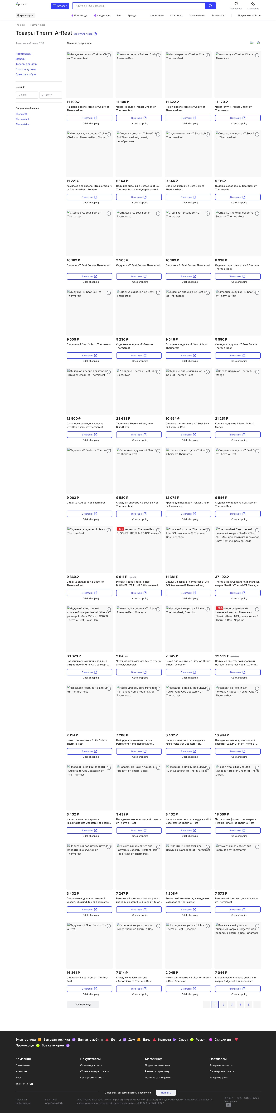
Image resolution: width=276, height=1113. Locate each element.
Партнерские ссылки (222, 1071)
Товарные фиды (219, 1077)
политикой (145, 1092)
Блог (18, 1077)
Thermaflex (22, 113)
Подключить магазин (157, 1065)
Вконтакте (22, 1083)
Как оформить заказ (91, 1077)
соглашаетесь (129, 1092)
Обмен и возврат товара (94, 1071)
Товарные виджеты (221, 1065)
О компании (23, 1065)
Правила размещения (157, 1077)
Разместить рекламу (157, 1071)
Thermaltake (22, 124)
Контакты (21, 1071)
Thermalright (22, 119)
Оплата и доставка (91, 1065)
